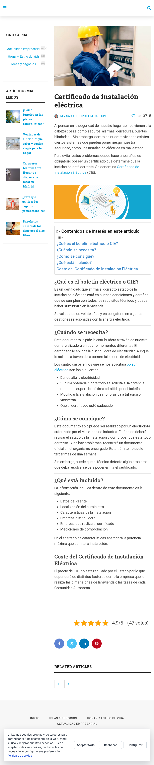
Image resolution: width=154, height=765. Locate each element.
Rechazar (110, 745)
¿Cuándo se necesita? (76, 250)
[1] (133, 115)
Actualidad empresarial (23, 49)
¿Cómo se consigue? (75, 256)
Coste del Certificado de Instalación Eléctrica (97, 269)
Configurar (135, 745)
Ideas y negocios (23, 64)
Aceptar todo (86, 745)
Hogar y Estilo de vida (23, 56)
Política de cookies (19, 755)
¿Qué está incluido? (74, 262)
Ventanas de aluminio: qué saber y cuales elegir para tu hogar (33, 143)
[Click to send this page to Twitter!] (72, 644)
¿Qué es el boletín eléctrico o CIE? (87, 243)
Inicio (35, 718)
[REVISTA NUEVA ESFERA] (71, 8)
